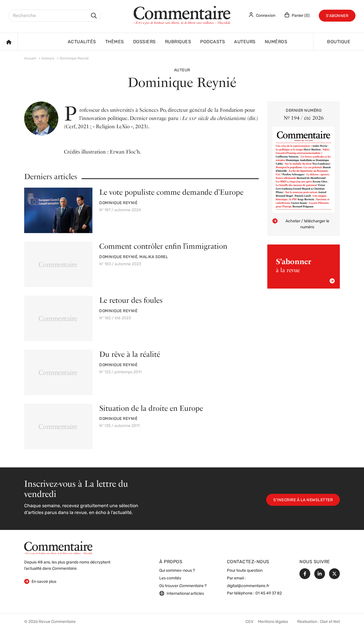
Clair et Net (330, 622)
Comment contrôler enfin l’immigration (163, 246)
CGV (249, 622)
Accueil (30, 58)
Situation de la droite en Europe (151, 408)
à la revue (293, 265)
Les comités (170, 578)
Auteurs (245, 42)
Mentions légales (273, 622)
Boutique (338, 42)
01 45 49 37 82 (268, 593)
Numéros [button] (276, 42)
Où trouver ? (182, 586)
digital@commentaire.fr (248, 586)
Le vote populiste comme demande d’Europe (171, 192)
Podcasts (212, 42)
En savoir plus (40, 581)
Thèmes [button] (114, 42)
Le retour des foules (130, 300)
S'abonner (337, 16)
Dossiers (144, 42)
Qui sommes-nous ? (177, 571)
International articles (185, 594)
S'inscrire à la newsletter (303, 500)
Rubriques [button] (178, 42)
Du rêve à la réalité (129, 354)
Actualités (82, 42)
